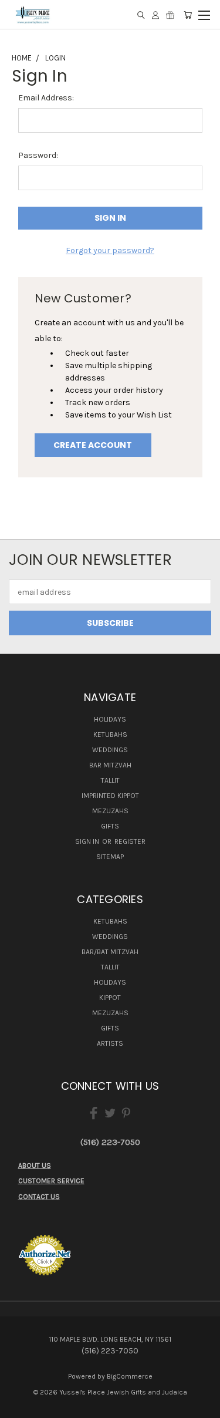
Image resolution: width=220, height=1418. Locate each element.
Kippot (110, 997)
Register (129, 841)
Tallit (110, 780)
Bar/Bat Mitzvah (110, 952)
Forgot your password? (110, 250)
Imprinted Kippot (110, 795)
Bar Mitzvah (110, 765)
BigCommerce (130, 1376)
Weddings (110, 750)
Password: (38, 155)
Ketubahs (110, 734)
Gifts (110, 826)
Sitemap (110, 857)
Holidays (110, 719)
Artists (110, 1043)
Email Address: (46, 98)
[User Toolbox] (155, 15)
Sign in (88, 841)
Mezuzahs (110, 811)
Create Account (92, 445)
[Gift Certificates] (170, 15)
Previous (18, 1406)
